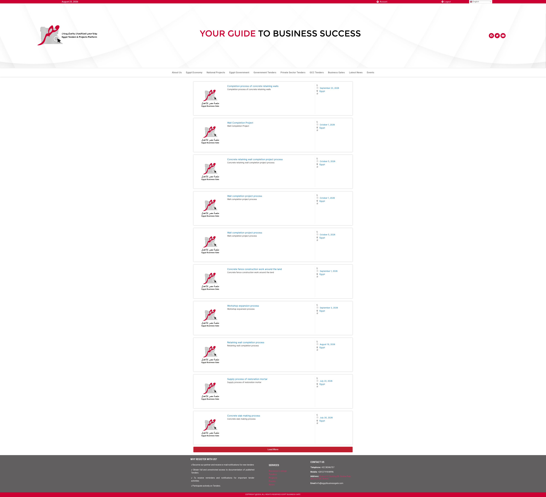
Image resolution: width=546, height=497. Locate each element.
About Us (177, 72)
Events (370, 72)
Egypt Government (239, 72)
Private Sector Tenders (293, 72)
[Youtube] (503, 35)
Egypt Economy (194, 72)
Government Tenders (265, 72)
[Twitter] (497, 35)
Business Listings (278, 471)
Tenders (273, 474)
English (475, 2)
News (272, 484)
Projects (273, 477)
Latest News (356, 72)
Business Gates (336, 72)
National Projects (216, 72)
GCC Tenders (317, 72)
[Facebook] (491, 35)
